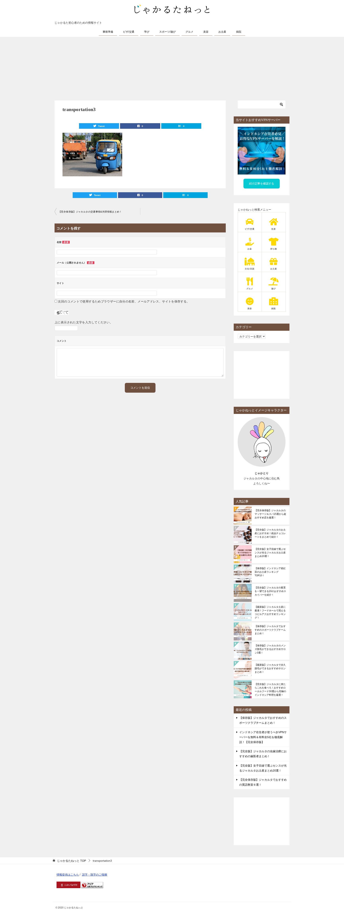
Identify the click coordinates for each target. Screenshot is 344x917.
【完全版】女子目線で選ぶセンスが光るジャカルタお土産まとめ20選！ (270, 553)
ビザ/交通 (128, 31)
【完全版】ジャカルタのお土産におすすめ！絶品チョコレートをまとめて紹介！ (270, 533)
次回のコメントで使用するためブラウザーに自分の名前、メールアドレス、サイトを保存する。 (124, 301)
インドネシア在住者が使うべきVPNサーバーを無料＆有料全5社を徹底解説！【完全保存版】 (263, 737)
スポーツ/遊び (167, 31)
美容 (205, 31)
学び (146, 31)
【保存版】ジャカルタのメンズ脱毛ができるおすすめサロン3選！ (270, 649)
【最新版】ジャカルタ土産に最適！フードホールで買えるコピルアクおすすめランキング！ (270, 612)
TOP (71, 860)
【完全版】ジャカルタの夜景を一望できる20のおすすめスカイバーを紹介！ (270, 591)
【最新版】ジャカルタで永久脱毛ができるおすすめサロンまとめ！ (270, 668)
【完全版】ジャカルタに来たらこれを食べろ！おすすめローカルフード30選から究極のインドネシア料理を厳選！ (270, 689)
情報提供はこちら (68, 874)
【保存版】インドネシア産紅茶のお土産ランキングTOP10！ (270, 572)
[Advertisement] (172, 67)
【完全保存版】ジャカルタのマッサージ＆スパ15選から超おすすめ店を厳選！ (270, 514)
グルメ (189, 31)
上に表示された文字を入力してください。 (84, 322)
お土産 (222, 31)
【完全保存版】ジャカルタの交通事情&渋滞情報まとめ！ (90, 211)
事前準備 (108, 31)
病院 (238, 31)
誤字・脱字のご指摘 (94, 874)
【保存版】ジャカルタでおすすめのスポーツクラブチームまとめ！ (270, 630)
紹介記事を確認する (261, 183)
